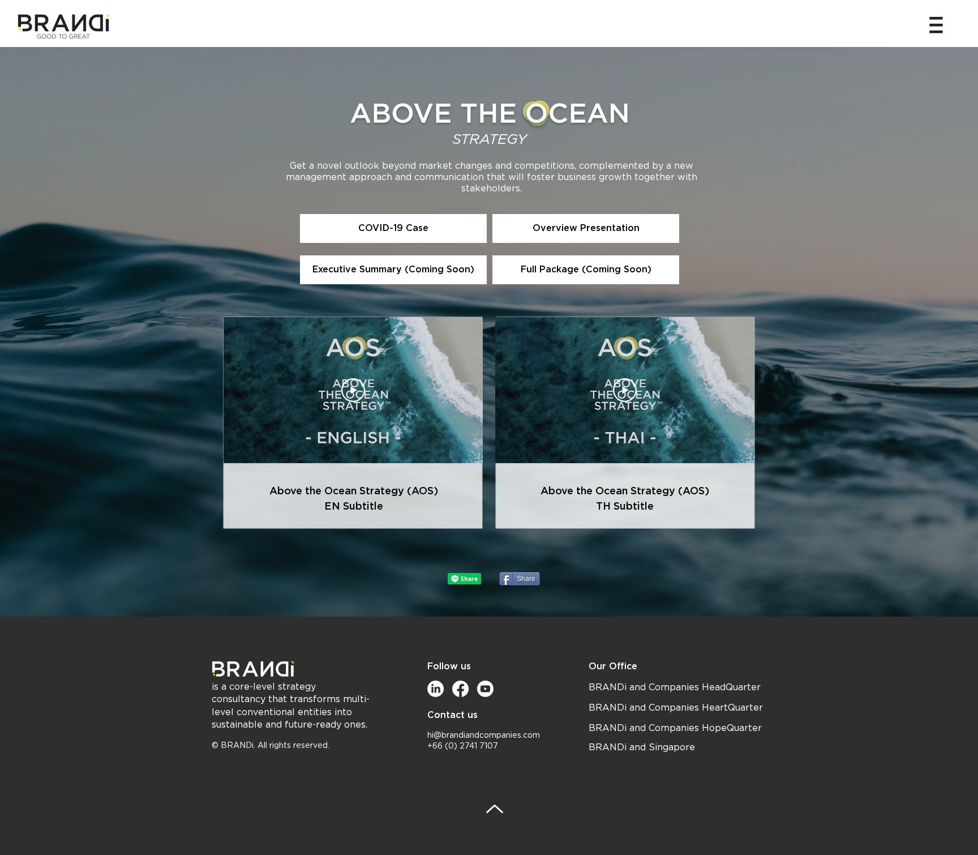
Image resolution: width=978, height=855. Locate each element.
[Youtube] (485, 689)
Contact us (452, 714)
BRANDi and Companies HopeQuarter (675, 728)
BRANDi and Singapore (642, 747)
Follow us (449, 666)
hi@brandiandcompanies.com (483, 735)
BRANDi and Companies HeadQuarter (675, 687)
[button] (936, 24)
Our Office (613, 666)
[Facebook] (460, 689)
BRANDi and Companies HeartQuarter (676, 707)
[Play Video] (353, 390)
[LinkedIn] (435, 689)
